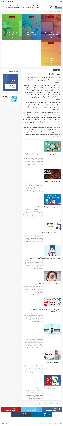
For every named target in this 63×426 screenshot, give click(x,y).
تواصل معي (58, 1)
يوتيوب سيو (10, 7)
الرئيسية (37, 7)
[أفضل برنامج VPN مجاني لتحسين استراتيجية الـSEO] (51, 27)
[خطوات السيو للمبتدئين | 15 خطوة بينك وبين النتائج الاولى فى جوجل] (52, 146)
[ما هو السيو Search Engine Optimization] (52, 199)
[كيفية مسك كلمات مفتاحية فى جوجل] (52, 225)
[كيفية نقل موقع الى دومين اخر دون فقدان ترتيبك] (52, 329)
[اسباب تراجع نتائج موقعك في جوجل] (51, 53)
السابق (58, 403)
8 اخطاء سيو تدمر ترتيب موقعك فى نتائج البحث (47, 388)
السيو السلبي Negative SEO (53, 181)
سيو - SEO (51, 17)
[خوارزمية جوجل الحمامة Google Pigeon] (31, 27)
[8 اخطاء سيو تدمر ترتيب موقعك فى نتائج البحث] (52, 380)
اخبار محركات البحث (26, 7)
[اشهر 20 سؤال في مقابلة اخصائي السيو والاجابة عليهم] (52, 250)
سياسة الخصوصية (41, 423)
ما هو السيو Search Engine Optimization (49, 207)
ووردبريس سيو (17, 7)
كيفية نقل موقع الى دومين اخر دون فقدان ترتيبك (47, 336)
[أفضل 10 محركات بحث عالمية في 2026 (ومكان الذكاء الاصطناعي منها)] (52, 302)
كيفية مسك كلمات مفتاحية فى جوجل (50, 232)
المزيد (5, 7)
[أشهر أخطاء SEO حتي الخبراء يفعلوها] (12, 27)
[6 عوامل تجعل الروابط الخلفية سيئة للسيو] (52, 276)
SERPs (58, 82)
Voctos (2, 423)
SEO (33, 7)
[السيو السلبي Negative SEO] (52, 174)
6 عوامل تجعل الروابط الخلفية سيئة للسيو (49, 283)
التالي (40, 403)
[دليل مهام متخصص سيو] (52, 355)
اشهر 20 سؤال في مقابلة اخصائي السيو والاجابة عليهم (45, 258)
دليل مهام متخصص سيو (54, 362)
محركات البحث (30, 112)
